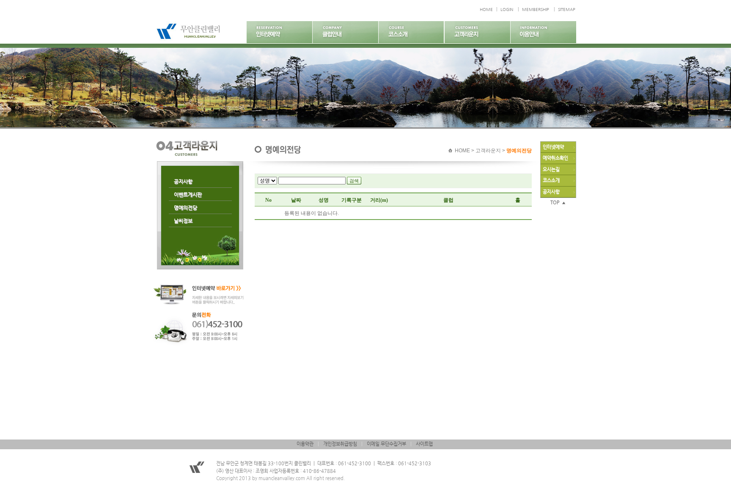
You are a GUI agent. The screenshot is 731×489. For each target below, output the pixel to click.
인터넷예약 (553, 147)
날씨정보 (183, 221)
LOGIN (506, 9)
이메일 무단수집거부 (386, 444)
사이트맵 (424, 444)
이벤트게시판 (188, 195)
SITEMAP (566, 9)
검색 (354, 180)
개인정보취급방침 (340, 444)
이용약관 (305, 444)
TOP (556, 202)
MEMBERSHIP (535, 9)
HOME (486, 9)
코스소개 (551, 180)
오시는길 (551, 169)
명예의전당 (185, 208)
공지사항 (183, 181)
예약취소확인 (555, 158)
